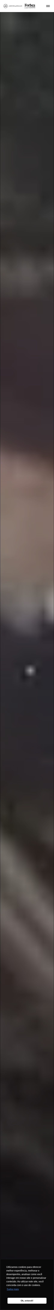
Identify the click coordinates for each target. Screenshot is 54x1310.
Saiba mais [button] (13, 1289)
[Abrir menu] (48, 6)
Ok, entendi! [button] (27, 1300)
